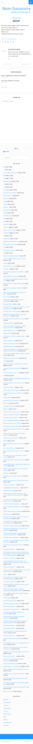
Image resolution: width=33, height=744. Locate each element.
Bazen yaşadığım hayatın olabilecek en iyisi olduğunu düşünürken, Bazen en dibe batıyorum (16, 561)
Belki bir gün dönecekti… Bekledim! (12, 511)
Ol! (4, 375)
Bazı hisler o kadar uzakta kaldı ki (12, 526)
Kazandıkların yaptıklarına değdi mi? (13, 288)
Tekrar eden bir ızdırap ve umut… (12, 412)
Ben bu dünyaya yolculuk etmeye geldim (14, 283)
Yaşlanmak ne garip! (8, 490)
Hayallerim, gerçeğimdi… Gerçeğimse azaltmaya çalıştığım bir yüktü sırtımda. (16, 350)
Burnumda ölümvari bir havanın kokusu (13, 443)
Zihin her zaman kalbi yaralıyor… (12, 504)
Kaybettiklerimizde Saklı (9, 346)
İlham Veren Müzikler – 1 (9, 656)
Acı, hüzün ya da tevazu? (10, 581)
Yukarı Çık (27, 741)
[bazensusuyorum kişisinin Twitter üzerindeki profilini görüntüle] (6, 151)
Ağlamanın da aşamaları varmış (11, 241)
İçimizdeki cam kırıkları (9, 406)
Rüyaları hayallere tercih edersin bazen (13, 383)
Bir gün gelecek (7, 397)
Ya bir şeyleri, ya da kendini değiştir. (12, 426)
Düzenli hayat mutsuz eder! (10, 663)
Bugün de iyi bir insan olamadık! (11, 343)
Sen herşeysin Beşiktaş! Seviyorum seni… (14, 429)
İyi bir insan (6, 403)
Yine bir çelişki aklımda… (9, 628)
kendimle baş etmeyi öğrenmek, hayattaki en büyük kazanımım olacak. (15, 621)
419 (4, 184)
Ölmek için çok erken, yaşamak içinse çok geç (15, 364)
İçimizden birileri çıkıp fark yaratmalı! (13, 638)
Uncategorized (7, 722)
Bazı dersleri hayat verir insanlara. (12, 423)
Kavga (5, 201)
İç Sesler (5, 711)
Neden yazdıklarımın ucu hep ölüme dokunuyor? (16, 669)
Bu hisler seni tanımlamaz (10, 193)
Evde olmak (6, 224)
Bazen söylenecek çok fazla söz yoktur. (13, 451)
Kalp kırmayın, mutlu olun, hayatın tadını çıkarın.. (16, 480)
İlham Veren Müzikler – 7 (9, 485)
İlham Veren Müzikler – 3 (9, 625)
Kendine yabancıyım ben (10, 600)
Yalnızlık (5, 263)
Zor (4, 253)
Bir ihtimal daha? (7, 215)
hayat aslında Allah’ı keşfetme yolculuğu (14, 507)
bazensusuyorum (12, 39)
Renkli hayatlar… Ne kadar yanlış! (12, 666)
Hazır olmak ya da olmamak (10, 244)
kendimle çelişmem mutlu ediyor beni (13, 476)
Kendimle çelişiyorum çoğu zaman (12, 603)
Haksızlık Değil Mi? (8, 304)
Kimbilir (5, 213)
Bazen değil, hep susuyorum (11, 276)
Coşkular (5, 705)
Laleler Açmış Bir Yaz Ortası (10, 330)
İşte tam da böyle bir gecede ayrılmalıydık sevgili (16, 687)
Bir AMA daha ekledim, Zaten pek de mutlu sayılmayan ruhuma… (14, 326)
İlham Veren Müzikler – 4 (9, 606)
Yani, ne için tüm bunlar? (9, 230)
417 (4, 187)
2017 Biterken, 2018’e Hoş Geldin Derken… (14, 336)
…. (1, 85)
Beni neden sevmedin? (9, 250)
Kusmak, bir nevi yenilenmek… (11, 400)
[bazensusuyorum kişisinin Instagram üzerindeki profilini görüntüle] (8, 151)
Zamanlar (6, 725)
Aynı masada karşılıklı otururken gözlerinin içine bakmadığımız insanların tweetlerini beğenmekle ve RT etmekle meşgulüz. (16, 553)
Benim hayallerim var (9, 340)
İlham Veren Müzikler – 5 (9, 567)
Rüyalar (5, 441)
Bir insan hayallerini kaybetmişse (12, 420)
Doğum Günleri (7, 333)
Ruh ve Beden (7, 297)
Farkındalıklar (7, 708)
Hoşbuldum (6, 233)
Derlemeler (6, 473)
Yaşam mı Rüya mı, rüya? (9, 266)
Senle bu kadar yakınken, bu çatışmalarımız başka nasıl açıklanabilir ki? (14, 533)
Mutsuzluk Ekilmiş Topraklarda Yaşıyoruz (14, 318)
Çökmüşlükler (16, 18)
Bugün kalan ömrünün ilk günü (11, 358)
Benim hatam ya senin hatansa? (12, 390)
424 (4, 178)
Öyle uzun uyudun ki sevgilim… (10, 80)
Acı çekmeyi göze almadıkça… (11, 417)
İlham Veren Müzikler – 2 (9, 635)
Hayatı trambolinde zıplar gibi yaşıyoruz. (14, 75)
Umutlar (5, 719)
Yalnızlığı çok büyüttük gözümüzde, (12, 368)
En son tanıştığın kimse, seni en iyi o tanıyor (14, 259)
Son (4, 247)
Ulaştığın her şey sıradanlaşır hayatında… (14, 673)
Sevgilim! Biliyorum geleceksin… (11, 487)
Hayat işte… (6, 269)
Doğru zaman (7, 238)
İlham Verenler (7, 714)
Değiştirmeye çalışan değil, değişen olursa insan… (16, 652)
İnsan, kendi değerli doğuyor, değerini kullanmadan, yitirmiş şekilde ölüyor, (13, 589)
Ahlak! (5, 361)
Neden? (5, 204)
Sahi (4, 221)
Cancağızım (6, 190)
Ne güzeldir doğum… (8, 387)
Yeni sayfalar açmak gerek (10, 172)
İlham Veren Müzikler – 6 (9, 549)
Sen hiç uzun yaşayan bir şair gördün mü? (14, 272)
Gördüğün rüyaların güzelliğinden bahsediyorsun (16, 378)
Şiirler (4, 717)
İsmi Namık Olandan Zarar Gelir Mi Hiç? (13, 393)
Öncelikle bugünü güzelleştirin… (11, 537)
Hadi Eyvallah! (7, 598)
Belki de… (6, 409)
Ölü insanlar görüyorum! (9, 448)
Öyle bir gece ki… (7, 195)
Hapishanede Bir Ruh (9, 323)
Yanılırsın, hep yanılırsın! (9, 558)
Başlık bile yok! (7, 181)
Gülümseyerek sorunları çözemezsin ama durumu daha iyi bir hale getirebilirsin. (14, 494)
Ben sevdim (6, 198)
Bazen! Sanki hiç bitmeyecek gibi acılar (13, 545)
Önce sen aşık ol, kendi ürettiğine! (12, 311)
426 (4, 175)
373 (4, 236)
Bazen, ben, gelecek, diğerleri (11, 256)
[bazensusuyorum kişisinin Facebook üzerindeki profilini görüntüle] (4, 151)
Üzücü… (5, 574)
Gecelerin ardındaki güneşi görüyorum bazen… (16, 678)
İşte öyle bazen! (7, 514)
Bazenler (5, 699)
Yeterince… (6, 207)
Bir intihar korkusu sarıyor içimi (11, 372)
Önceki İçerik (7, 64)
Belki (4, 218)
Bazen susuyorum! (8, 691)
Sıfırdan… (6, 227)
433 (4, 167)
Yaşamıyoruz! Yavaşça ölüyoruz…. (12, 609)
